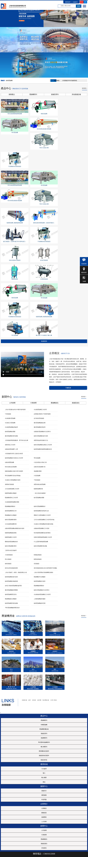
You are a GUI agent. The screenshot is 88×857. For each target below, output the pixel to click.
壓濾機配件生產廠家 (39, 577)
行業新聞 (44, 835)
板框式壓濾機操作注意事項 (41, 590)
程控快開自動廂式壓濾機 (44, 129)
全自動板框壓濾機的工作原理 (42, 594)
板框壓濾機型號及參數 (11, 603)
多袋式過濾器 (44, 260)
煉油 (44, 782)
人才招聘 (44, 821)
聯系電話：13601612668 (44, 854)
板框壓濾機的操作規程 (11, 577)
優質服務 (44, 795)
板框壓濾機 (9, 80)
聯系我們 (83, 272)
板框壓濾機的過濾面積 (11, 581)
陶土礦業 (44, 777)
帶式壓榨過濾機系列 (44, 742)
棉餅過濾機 (44, 113)
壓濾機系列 (44, 720)
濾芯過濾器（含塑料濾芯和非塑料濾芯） (14, 241)
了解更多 (68, 388)
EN (85, 2)
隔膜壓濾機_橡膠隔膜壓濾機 (15, 223)
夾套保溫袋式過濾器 (14, 260)
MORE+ (84, 88)
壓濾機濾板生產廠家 (11, 599)
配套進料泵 (44, 760)
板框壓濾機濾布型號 (39, 603)
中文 (81, 2)
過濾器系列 (44, 733)
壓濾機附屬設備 (44, 729)
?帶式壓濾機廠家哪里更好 (12, 607)
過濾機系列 (44, 738)
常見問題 (44, 799)
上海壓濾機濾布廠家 (39, 599)
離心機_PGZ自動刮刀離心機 (44, 335)
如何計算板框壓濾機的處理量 (13, 585)
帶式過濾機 (14, 335)
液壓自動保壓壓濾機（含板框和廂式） (44, 223)
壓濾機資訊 (44, 839)
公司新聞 (44, 830)
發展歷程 (44, 817)
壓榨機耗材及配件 (44, 751)
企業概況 (44, 808)
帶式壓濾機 (14, 132)
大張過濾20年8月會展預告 (69, 80)
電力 (44, 773)
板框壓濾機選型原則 (11, 594)
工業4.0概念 (53, 700)
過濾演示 (44, 790)
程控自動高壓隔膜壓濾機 (15, 113)
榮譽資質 (44, 813)
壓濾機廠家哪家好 (39, 585)
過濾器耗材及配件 (44, 755)
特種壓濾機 (44, 724)
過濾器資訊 (44, 843)
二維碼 (84, 281)
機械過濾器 (14, 279)
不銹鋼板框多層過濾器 (14, 166)
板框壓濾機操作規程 (39, 581)
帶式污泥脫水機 (44, 148)
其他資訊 (44, 848)
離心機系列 (44, 746)
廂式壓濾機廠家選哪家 (11, 590)
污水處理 (44, 768)
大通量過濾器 (44, 279)
